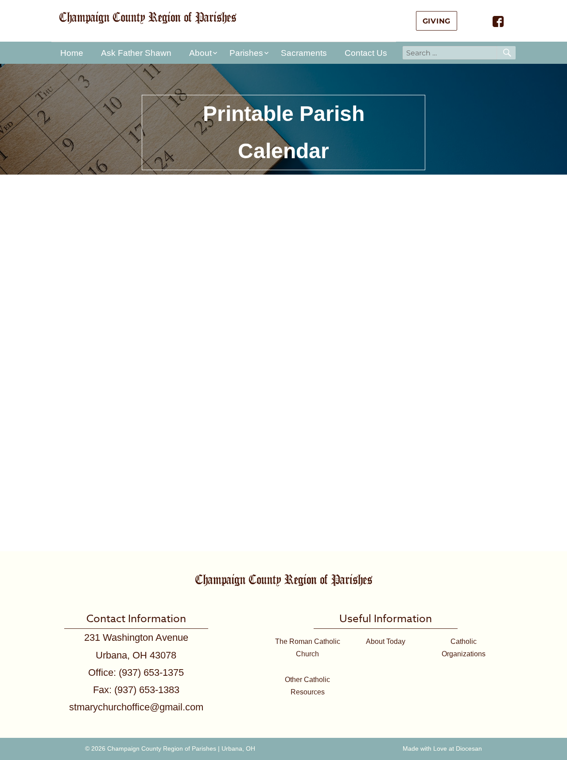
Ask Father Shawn (136, 53)
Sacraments (304, 53)
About (200, 53)
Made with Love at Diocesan (442, 748)
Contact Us (366, 53)
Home (71, 53)
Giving (437, 21)
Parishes (246, 53)
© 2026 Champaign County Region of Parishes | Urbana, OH (170, 748)
